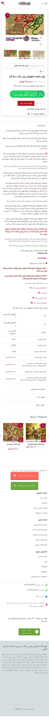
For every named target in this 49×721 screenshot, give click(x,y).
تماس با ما (43, 498)
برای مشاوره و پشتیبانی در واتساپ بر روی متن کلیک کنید (28, 245)
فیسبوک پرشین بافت (40, 303)
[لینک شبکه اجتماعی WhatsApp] (31, 114)
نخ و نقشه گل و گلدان (39, 530)
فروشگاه (44, 566)
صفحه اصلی (43, 556)
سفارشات (44, 503)
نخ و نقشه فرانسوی (40, 525)
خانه (42, 65)
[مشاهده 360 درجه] (40, 38)
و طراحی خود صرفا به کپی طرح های (30, 186)
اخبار (45, 561)
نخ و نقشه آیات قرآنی (21, 65)
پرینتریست (43, 293)
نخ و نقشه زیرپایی (41, 545)
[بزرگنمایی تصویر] (40, 44)
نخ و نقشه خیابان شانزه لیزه (36, 444)
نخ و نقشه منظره (41, 540)
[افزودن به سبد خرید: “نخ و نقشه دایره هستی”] (21, 440)
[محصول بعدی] (38, 71)
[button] (42, 30)
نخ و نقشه (34, 65)
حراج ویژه (44, 571)
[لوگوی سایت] (24, 3)
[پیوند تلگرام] (28, 114)
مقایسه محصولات (41, 513)
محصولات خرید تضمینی (39, 576)
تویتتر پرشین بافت (40, 298)
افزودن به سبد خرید (26, 103)
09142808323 (29, 584)
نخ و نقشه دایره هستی (13, 444)
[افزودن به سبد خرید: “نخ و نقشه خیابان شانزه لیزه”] (43, 440)
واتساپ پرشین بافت (40, 508)
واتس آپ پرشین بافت (26, 485)
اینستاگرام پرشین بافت (39, 288)
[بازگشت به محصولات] (40, 71)
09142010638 (32, 590)
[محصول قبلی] (43, 71)
